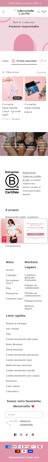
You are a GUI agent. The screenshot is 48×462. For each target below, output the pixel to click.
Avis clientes (12, 329)
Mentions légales (29, 307)
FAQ (8, 334)
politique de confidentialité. (26, 423)
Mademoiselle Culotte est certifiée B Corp (32, 176)
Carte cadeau (13, 386)
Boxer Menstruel (14, 344)
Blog (8, 288)
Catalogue (11, 275)
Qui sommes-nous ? (12, 281)
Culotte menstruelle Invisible (20, 370)
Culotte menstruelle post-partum (22, 355)
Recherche (11, 381)
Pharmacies (12, 293)
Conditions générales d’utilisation (31, 277)
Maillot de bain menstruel (19, 365)
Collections (12, 391)
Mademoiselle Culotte (21, 457)
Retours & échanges (16, 323)
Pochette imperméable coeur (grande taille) (11, 110)
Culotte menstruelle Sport (19, 360)
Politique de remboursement (33, 294)
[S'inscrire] (40, 415)
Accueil (10, 270)
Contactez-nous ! (14, 299)
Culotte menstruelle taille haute (22, 339)
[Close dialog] (46, 220)
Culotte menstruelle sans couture (23, 376)
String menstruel (14, 350)
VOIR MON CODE (35, 234)
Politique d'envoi (33, 301)
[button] (3, 12)
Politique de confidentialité (32, 286)
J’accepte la (21, 423)
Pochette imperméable (32, 106)
